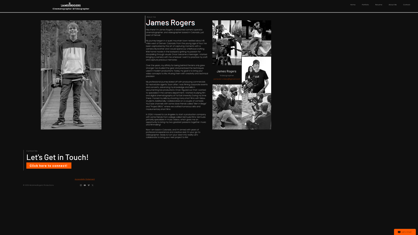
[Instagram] (81, 185)
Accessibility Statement (85, 179)
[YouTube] (85, 185)
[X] (92, 185)
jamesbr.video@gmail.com (227, 79)
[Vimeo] (89, 185)
